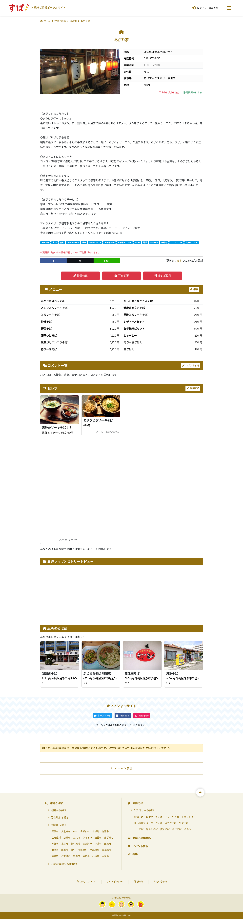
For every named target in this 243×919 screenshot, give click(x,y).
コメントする (192, 365)
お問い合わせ (160, 881)
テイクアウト (95, 242)
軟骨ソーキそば (154, 816)
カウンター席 (73, 242)
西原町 (107, 843)
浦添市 (55, 849)
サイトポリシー (114, 881)
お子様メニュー (124, 242)
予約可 (164, 242)
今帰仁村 (85, 831)
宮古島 (86, 856)
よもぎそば (171, 823)
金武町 (76, 837)
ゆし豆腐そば (141, 823)
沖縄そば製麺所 (141, 838)
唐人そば (165, 829)
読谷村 (98, 837)
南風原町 (94, 849)
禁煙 (84, 242)
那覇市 (64, 849)
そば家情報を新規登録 (64, 864)
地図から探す (58, 810)
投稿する (194, 388)
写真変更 (123, 275)
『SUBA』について (86, 881)
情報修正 (82, 275)
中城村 (98, 843)
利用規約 (138, 881)
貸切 (55, 242)
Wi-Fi (137, 242)
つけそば (138, 829)
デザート (154, 242)
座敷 (62, 242)
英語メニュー (192, 242)
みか (179, 260)
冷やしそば (152, 829)
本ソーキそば (172, 816)
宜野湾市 (87, 843)
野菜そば (183, 823)
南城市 (55, 856)
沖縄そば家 (56, 803)
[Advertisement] (59, 486)
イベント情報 (140, 846)
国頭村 (55, 831)
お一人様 (45, 242)
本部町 (95, 831)
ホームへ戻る (123, 768)
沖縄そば (137, 803)
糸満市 (76, 856)
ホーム (47, 21)
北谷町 (64, 843)
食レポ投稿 (164, 275)
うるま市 (87, 837)
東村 (75, 831)
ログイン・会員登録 (207, 7)
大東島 (105, 856)
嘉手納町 (108, 837)
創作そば (177, 829)
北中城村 (75, 843)
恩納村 (66, 837)
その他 (187, 829)
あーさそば (156, 823)
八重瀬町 (65, 856)
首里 (73, 849)
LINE (106, 261)
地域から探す (58, 825)
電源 (145, 242)
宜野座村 (56, 837)
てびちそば (187, 816)
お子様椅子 (109, 242)
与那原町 (82, 849)
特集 (135, 854)
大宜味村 (65, 831)
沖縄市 (55, 843)
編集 (195, 289)
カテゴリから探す (143, 810)
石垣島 (95, 856)
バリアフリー (176, 242)
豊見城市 (106, 849)
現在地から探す (60, 817)
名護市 (105, 831)
